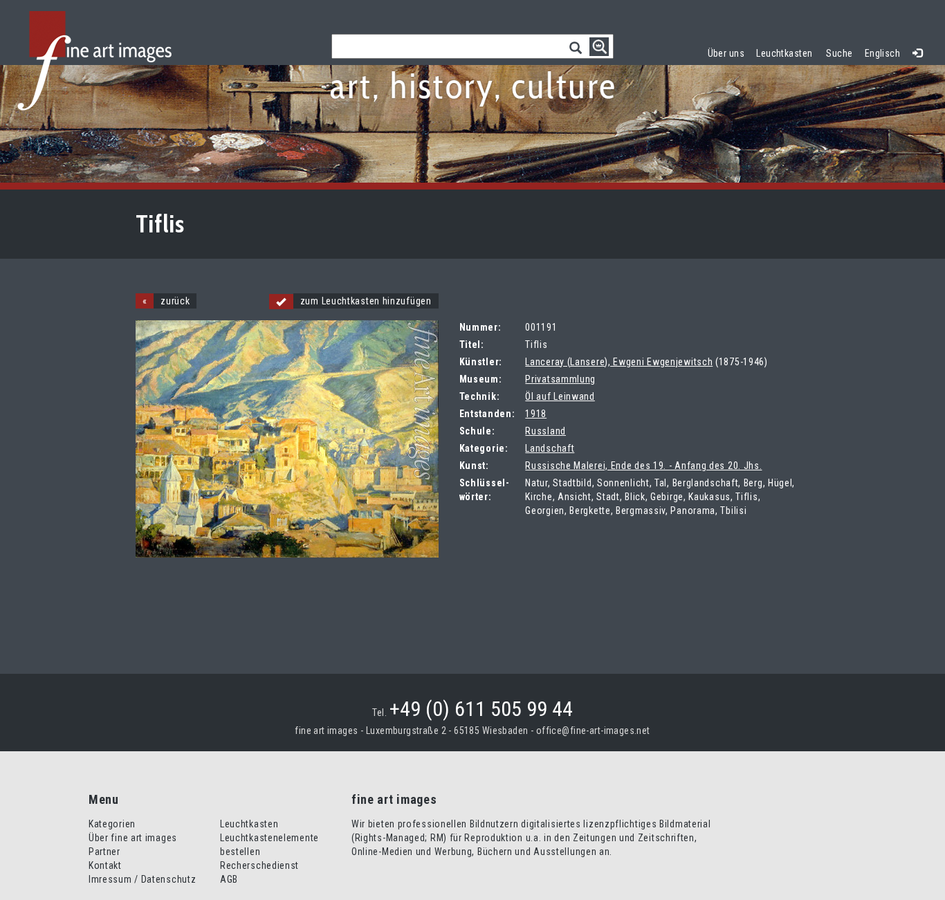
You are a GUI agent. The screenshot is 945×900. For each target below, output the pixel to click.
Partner (104, 851)
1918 (536, 413)
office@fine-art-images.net (593, 730)
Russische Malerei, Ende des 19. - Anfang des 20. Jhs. (643, 465)
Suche (839, 53)
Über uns (726, 53)
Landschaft (549, 448)
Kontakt (105, 865)
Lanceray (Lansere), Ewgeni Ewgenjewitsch (619, 361)
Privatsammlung (560, 379)
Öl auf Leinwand (560, 396)
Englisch (882, 53)
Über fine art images (133, 837)
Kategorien (112, 823)
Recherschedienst (259, 865)
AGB (229, 879)
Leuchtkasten (787, 51)
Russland (545, 431)
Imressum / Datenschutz (142, 879)
